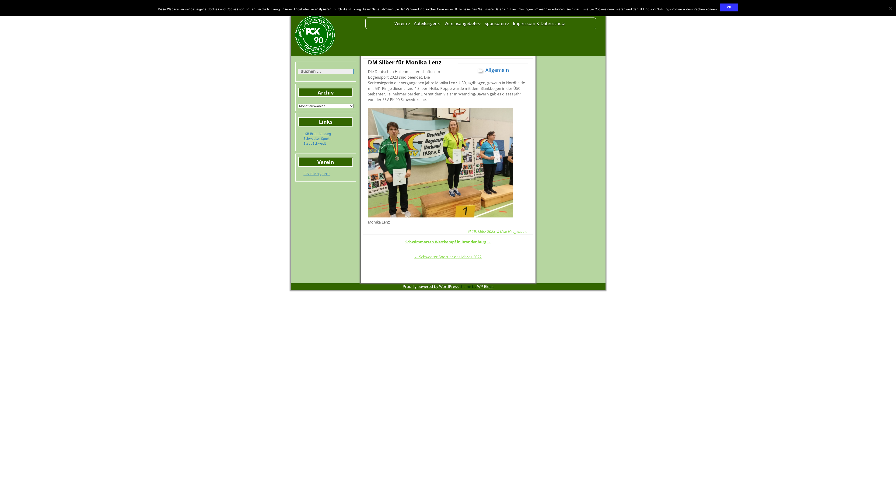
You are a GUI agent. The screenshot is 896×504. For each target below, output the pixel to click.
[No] (890, 8)
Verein (400, 23)
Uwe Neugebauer (514, 231)
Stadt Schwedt (315, 143)
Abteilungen (426, 23)
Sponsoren (495, 23)
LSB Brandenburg (317, 133)
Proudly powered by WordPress (431, 286)
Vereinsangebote (461, 23)
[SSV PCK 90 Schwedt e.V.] (328, 35)
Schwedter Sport (316, 138)
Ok (729, 7)
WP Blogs (485, 286)
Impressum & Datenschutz (539, 23)
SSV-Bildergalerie (317, 174)
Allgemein (497, 69)
